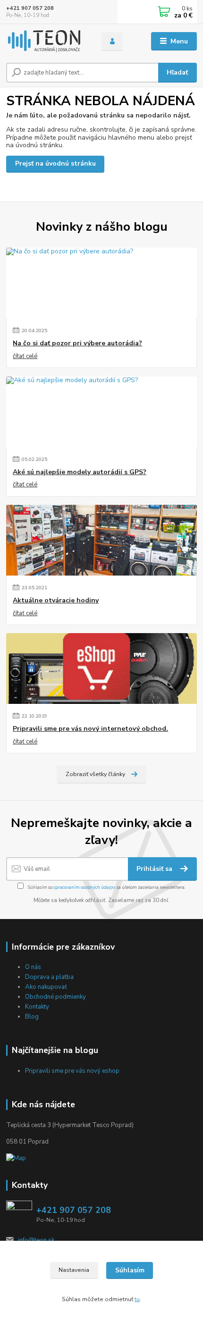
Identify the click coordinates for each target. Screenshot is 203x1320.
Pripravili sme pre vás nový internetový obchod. (90, 729)
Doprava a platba (49, 977)
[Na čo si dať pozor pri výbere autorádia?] (101, 283)
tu (137, 1299)
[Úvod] (45, 41)
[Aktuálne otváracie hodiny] (101, 540)
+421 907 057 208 (30, 8)
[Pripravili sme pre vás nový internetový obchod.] (101, 668)
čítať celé (25, 356)
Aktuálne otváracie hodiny (56, 600)
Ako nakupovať (46, 987)
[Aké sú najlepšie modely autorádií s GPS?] (101, 411)
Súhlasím (129, 1270)
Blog (32, 1016)
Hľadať (177, 72)
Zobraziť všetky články (95, 774)
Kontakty (37, 1007)
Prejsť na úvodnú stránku (55, 163)
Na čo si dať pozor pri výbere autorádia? (77, 343)
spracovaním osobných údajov (84, 887)
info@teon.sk (36, 1240)
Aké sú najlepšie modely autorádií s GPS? (79, 472)
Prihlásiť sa (155, 868)
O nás (33, 967)
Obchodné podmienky (55, 997)
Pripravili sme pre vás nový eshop (72, 1071)
